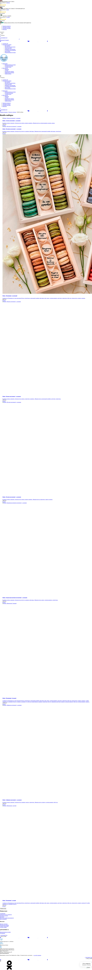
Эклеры (6, 70)
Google (8, 17)
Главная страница (4, 112)
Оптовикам (2, 933)
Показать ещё (3, 908)
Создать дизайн (3, 927)
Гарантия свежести (7, 26)
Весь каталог (5, 68)
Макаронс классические (10, 49)
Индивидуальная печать (10, 46)
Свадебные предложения (10, 50)
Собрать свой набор (4, 926)
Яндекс (8, 2)
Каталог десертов (12, 112)
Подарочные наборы (7, 44)
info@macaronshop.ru (4, 953)
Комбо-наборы (8, 73)
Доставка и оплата (6, 27)
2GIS (8, 9)
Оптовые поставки (7, 28)
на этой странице (37, 955)
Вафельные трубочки (9, 72)
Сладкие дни (5, 43)
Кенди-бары (7, 51)
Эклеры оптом (8, 67)
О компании (2, 913)
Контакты (5, 29)
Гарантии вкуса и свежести (6, 914)
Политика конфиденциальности (7, 917)
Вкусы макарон (3, 919)
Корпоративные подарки (10, 52)
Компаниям (5, 63)
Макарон (7, 69)
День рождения (8, 48)
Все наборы (7, 45)
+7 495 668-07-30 (3, 935)
